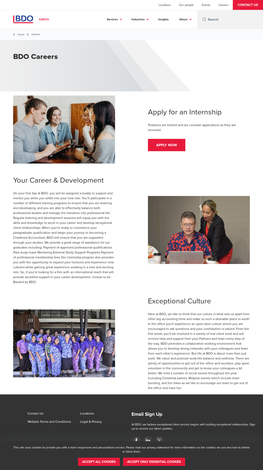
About (183, 19)
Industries (138, 19)
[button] (248, 5)
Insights (163, 19)
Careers (224, 5)
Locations (165, 5)
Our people (186, 5)
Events (206, 5)
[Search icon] (204, 19)
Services (112, 19)
